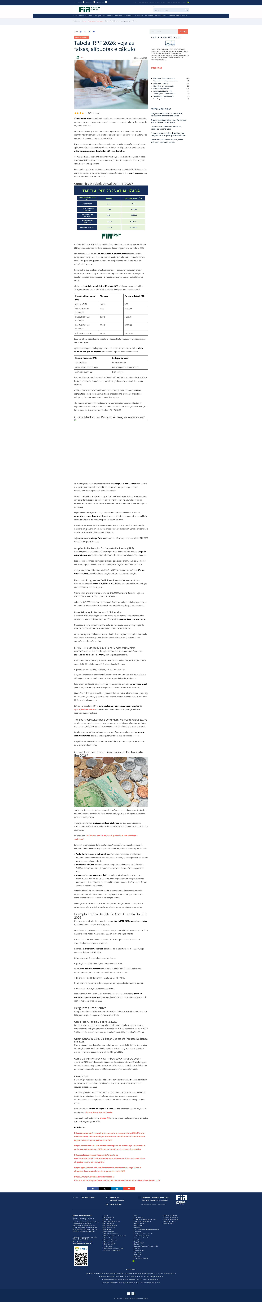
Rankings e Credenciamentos (143, 1234)
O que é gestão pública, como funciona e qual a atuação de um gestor (168, 121)
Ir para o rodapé (101, 2)
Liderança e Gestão (160, 83)
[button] (80, 31)
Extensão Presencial (110, 1240)
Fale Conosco (90, 1198)
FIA (82, 57)
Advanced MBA (109, 1232)
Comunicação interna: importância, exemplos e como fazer (166, 127)
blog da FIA (105, 1118)
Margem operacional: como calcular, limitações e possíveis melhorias (167, 114)
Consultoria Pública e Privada (156, 16)
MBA (104, 16)
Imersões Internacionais (178, 16)
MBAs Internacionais (111, 1234)
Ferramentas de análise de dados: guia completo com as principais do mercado (168, 134)
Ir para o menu (90, 2)
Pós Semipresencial (110, 1225)
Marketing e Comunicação (163, 86)
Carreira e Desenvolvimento (164, 78)
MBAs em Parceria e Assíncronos (115, 1236)
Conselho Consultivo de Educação (145, 1219)
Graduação (83, 16)
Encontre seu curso (159, 7)
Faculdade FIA (168, 1223)
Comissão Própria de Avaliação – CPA (146, 1246)
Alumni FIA (153, 2)
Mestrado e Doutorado (116, 16)
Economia (107, 1219)
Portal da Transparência (142, 1236)
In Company (139, 16)
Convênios (137, 1232)
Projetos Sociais (139, 1223)
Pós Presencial (109, 1223)
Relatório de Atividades (141, 1238)
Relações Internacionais (112, 1221)
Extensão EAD (108, 1242)
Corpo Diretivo (138, 1217)
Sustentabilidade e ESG (162, 91)
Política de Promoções (171, 1219)
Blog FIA (169, 2)
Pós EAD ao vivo (109, 1227)
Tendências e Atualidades (95, 21)
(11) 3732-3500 (164, 1198)
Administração (109, 1217)
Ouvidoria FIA (138, 1244)
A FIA (135, 2)
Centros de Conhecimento (142, 1221)
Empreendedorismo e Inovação (165, 81)
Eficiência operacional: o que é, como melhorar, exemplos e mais (167, 140)
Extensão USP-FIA (110, 1244)
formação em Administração (99, 1112)
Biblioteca (137, 1227)
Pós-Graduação (95, 16)
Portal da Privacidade (171, 1217)
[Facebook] (129, 1294)
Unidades (137, 1240)
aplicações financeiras (84, 709)
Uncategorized (159, 99)
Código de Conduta (170, 1215)
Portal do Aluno (143, 2)
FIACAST (137, 1248)
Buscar (183, 32)
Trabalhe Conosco (170, 1221)
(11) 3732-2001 (163, 1200)
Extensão (129, 16)
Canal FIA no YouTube (179, 2)
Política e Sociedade (161, 89)
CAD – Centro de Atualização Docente (146, 1230)
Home (75, 16)
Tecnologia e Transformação (164, 94)
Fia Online (107, 1230)
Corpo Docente (139, 1242)
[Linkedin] (133, 1294)
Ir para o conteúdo (78, 2)
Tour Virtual (161, 2)
